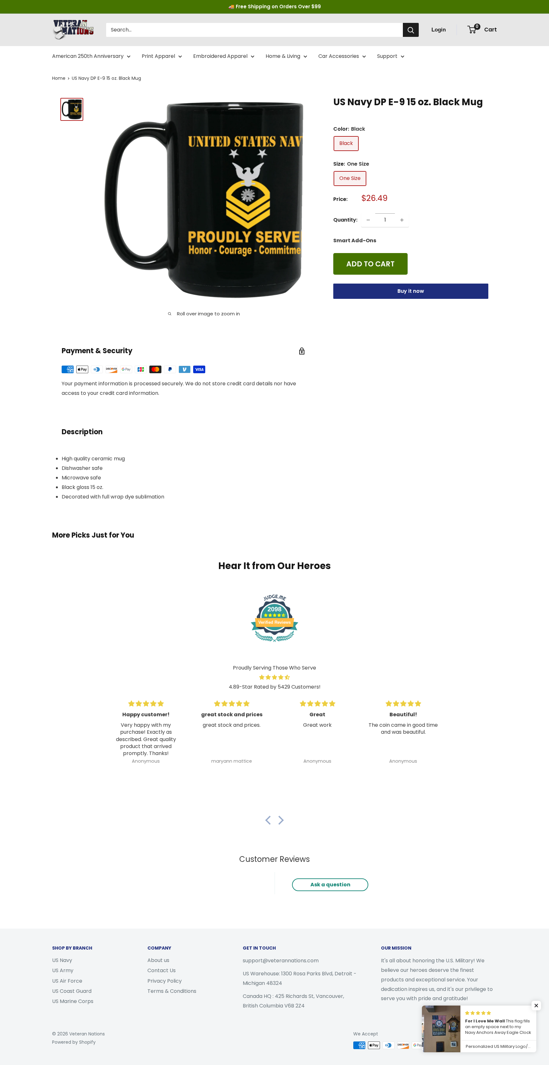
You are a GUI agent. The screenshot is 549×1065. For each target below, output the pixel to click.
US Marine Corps (72, 1001)
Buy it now (410, 291)
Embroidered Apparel (220, 56)
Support (387, 56)
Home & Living (283, 56)
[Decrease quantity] (368, 220)
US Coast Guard (72, 991)
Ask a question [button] (330, 884)
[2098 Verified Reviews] (274, 643)
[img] (274, 677)
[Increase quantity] (402, 220)
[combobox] (254, 30)
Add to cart (370, 264)
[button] (269, 819)
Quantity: (345, 219)
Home (58, 78)
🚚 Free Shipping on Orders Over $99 (274, 6)
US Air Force (67, 981)
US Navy (62, 960)
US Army (62, 970)
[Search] (411, 30)
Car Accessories (338, 56)
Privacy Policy (164, 981)
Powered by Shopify (74, 1042)
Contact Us (161, 970)
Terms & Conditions (171, 991)
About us (158, 960)
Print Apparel (158, 56)
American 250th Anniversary (88, 56)
